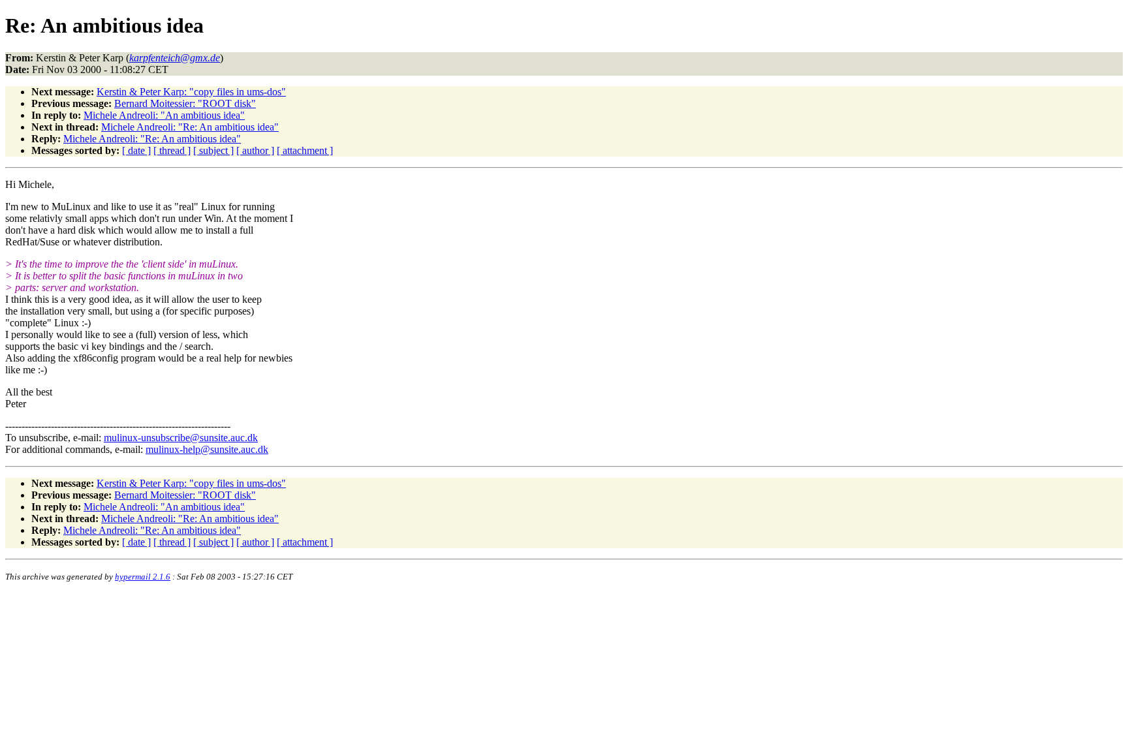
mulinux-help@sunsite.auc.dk (207, 449)
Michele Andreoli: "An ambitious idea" (164, 115)
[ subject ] (213, 150)
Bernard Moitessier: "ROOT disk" (185, 103)
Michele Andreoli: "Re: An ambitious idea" (190, 126)
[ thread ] (172, 150)
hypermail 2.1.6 (142, 577)
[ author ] (255, 150)
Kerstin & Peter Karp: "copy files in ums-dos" (191, 91)
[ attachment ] (305, 150)
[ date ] (136, 150)
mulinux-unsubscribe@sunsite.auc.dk (181, 437)
